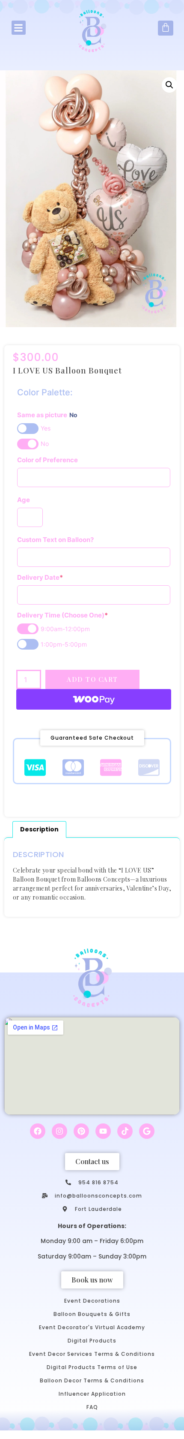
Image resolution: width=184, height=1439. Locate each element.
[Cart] (165, 28)
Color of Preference (47, 460)
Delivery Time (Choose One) (62, 615)
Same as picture (47, 415)
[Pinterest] (81, 1131)
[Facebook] (37, 1131)
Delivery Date (40, 577)
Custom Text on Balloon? (55, 540)
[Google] (146, 1131)
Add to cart (92, 679)
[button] (19, 28)
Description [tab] (39, 829)
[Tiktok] (125, 1131)
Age (23, 500)
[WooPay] (93, 699)
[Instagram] (59, 1131)
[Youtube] (103, 1131)
